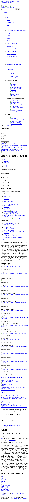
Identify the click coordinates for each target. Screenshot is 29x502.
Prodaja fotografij (5, 490)
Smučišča (18, 122)
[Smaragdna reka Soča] (13, 333)
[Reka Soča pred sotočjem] (14, 340)
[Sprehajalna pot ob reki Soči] (14, 354)
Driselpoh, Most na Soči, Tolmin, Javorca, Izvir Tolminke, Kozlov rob (15, 424)
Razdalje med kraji (8, 125)
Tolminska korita (14, 218)
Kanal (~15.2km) (8, 227)
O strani (13, 493)
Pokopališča (20, 107)
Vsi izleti (9, 59)
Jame (15, 84)
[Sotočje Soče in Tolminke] (14, 266)
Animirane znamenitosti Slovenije (15, 64)
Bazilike (17, 100)
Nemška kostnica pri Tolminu (11, 212)
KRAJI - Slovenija (15, 1)
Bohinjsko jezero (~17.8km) (10, 223)
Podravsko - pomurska (12, 56)
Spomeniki (19, 110)
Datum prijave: (4, 135)
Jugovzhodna (10, 46)
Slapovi (17, 94)
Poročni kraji (20, 119)
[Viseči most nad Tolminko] (14, 273)
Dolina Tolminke (8, 205)
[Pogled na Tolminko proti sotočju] (14, 296)
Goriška (9, 41)
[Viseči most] (11, 280)
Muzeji (16, 106)
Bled (8, 17)
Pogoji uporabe (13, 498)
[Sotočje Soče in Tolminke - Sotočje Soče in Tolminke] (14, 152)
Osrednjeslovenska (11, 54)
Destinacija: (3, 132)
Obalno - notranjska (11, 51)
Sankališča (18, 121)
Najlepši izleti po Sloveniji (7, 2)
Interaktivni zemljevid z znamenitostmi (10, 239)
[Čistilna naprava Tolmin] (14, 369)
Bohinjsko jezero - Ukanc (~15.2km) (13, 237)
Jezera (15, 85)
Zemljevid (6, 162)
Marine (16, 118)
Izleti (5, 159)
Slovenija (9, 35)
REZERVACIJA (4, 142)
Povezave (22, 493)
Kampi (16, 117)
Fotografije (6, 161)
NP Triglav (19, 88)
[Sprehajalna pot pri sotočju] (14, 346)
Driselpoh (6, 207)
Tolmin (6, 216)
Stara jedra (18, 111)
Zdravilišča (19, 124)
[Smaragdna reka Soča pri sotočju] (14, 326)
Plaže (15, 91)
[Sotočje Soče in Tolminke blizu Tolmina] (14, 318)
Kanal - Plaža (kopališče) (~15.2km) (12, 235)
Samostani (18, 109)
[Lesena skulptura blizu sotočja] (14, 304)
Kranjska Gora (10, 22)
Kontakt (3, 494)
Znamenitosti (7, 61)
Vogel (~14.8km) (8, 226)
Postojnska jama (14, 76)
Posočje (6, 426)
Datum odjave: (4, 137)
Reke (15, 92)
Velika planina (13, 77)
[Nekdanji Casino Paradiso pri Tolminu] (14, 362)
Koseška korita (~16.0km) (10, 228)
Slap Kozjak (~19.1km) (9, 230)
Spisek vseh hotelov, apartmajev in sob (16, 30)
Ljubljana (9, 14)
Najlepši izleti (10, 69)
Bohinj (8, 20)
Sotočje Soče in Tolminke (10, 215)
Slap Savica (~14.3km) (9, 224)
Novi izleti (7, 493)
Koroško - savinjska (12, 48)
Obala (8, 25)
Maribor (9, 27)
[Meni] (3, 4)
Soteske (17, 95)
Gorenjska (9, 38)
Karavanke (19, 87)
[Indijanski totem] (12, 310)
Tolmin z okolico (15, 150)
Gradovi (17, 102)
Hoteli (5, 12)
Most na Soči (11, 211)
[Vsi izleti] (18, 223)
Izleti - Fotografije (8, 33)
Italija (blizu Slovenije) (12, 43)
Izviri (15, 83)
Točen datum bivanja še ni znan (10, 140)
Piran (11, 75)
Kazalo (2, 493)
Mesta (15, 103)
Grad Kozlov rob (8, 208)
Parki (15, 90)
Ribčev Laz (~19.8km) (9, 234)
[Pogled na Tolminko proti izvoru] (14, 288)
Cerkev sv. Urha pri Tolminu (11, 204)
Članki (17, 493)
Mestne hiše (20, 105)
